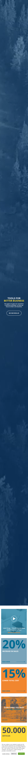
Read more (6, 662)
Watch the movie (14, 632)
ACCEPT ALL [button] (21, 753)
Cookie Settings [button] (6, 753)
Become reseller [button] (14, 313)
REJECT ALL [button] (14, 753)
